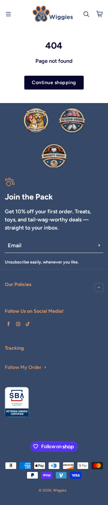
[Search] (86, 14)
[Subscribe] (99, 245)
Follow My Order (23, 367)
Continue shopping (54, 82)
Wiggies (60, 490)
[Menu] (8, 14)
